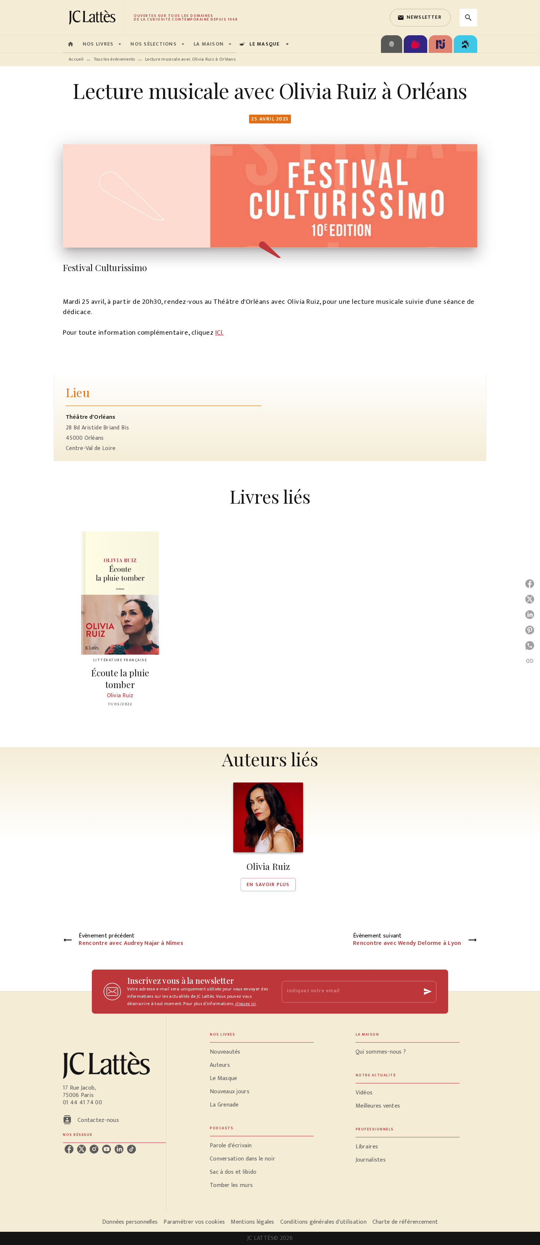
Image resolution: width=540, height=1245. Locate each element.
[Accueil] (94, 17)
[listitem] (69, 1149)
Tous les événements (114, 59)
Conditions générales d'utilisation (323, 1222)
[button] (420, 17)
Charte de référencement (405, 1222)
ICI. (219, 332)
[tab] (70, 44)
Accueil (76, 59)
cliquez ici (245, 1003)
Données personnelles (130, 1222)
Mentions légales (252, 1222)
